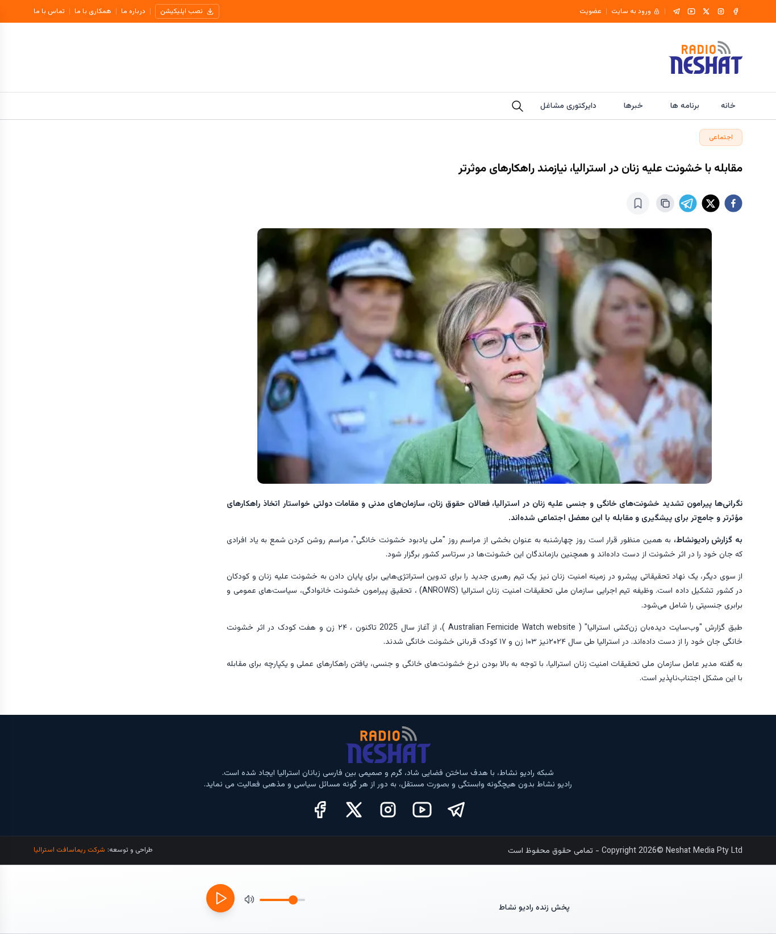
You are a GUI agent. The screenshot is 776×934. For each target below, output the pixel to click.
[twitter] (711, 203)
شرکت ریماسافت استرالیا (69, 850)
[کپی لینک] (665, 203)
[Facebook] (735, 11)
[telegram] (688, 203)
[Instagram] (721, 11)
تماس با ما (49, 11)
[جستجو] (517, 106)
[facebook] (733, 203)
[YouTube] (691, 11)
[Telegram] (676, 11)
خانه (728, 106)
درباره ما (133, 11)
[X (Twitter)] (354, 809)
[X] (706, 11)
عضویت (590, 11)
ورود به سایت (631, 11)
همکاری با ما (92, 11)
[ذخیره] (638, 203)
